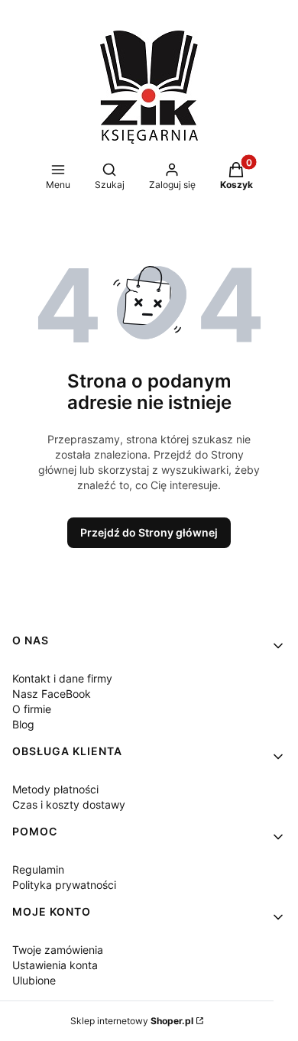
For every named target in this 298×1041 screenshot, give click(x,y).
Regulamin (38, 869)
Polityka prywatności (64, 884)
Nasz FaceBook (51, 693)
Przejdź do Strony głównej (149, 532)
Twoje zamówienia (57, 949)
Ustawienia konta (55, 964)
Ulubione (34, 980)
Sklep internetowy (131, 1020)
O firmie (31, 708)
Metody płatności (55, 789)
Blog (23, 724)
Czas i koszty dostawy (68, 804)
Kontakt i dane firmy (62, 678)
